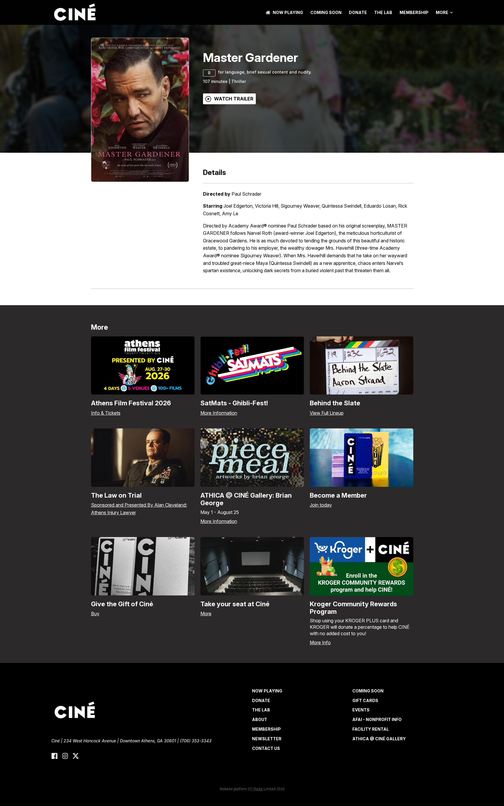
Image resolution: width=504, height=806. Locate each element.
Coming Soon (326, 12)
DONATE (358, 12)
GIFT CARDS (365, 700)
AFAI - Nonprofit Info (377, 719)
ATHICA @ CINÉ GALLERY (379, 738)
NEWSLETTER (266, 738)
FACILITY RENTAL (370, 729)
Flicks (258, 789)
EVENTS (361, 709)
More (442, 12)
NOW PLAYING (288, 12)
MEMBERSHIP (414, 12)
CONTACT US (266, 748)
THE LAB (383, 12)
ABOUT (259, 719)
